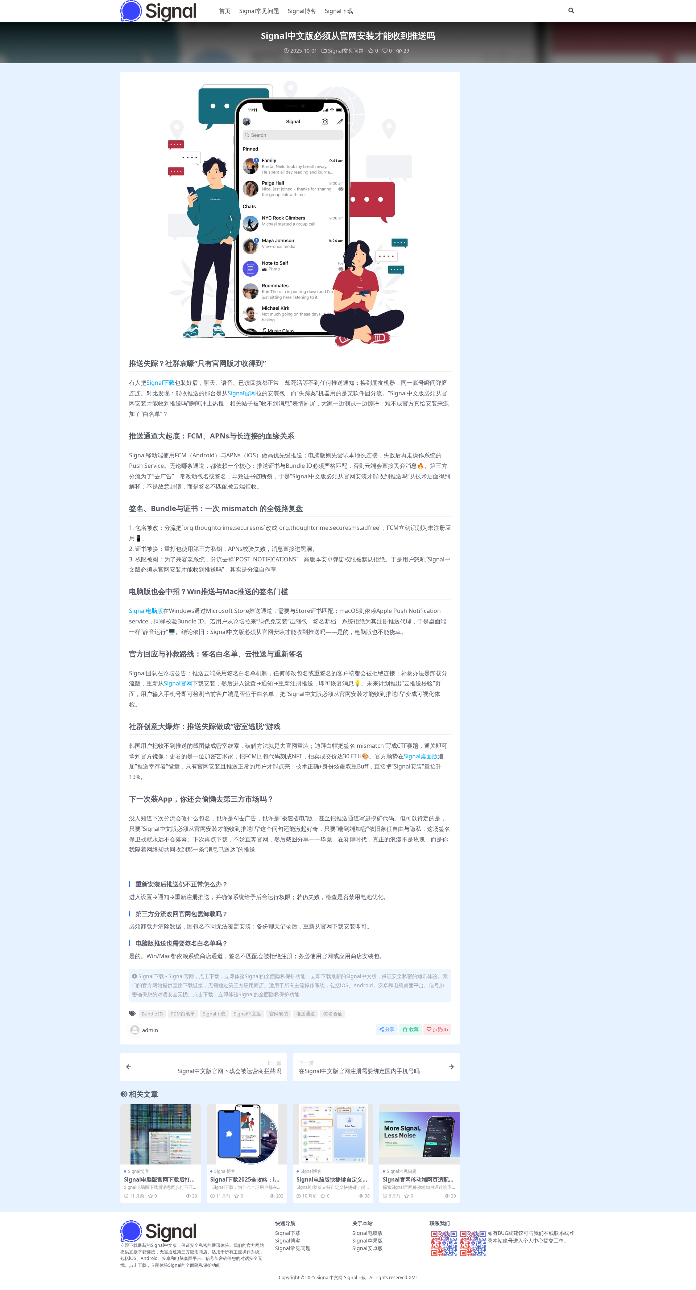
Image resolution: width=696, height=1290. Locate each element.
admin (150, 1030)
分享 (389, 1029)
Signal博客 (302, 11)
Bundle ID (152, 1013)
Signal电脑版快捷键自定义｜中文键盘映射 (332, 1183)
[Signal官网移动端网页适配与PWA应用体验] (419, 1134)
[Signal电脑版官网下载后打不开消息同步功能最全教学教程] (160, 1134)
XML (413, 1277)
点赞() (440, 1029)
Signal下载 (339, 11)
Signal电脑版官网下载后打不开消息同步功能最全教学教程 (159, 1183)
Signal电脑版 (146, 611)
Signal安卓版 (367, 1248)
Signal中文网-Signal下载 (341, 1277)
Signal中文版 (247, 1013)
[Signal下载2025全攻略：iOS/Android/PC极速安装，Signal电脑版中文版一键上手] (247, 1134)
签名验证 (332, 1013)
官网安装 (278, 1013)
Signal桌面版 (421, 756)
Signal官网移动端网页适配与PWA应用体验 (418, 1183)
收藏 (414, 1029)
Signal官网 (242, 393)
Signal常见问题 (259, 11)
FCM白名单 (183, 1013)
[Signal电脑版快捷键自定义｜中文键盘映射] (333, 1134)
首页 (225, 11)
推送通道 (305, 1013)
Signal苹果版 (367, 1240)
